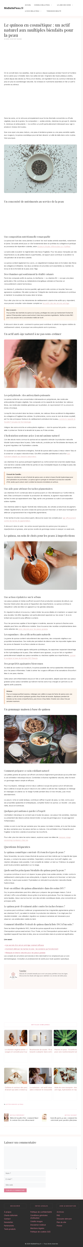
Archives (60, 1212)
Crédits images (36, 1221)
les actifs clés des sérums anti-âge (56, 303)
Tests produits (10, 1229)
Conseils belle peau (42, 5)
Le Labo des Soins (64, 5)
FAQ (58, 1215)
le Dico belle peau (32, 11)
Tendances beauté (54, 11)
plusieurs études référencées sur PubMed (54, 246)
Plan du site (61, 1222)
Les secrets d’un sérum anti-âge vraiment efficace (25, 945)
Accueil (28, 5)
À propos (7, 1212)
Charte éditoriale (11, 1215)
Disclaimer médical (38, 1225)
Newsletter (8, 1222)
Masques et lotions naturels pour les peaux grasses (25, 953)
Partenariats (9, 1226)
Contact (7, 1219)
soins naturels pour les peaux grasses (33, 629)
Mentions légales (37, 1228)
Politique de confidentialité (41, 1212)
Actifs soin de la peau (14, 1104)
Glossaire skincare (64, 1219)
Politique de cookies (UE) (40, 1232)
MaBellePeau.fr (13, 8)
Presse (59, 1226)
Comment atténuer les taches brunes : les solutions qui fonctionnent (32, 949)
